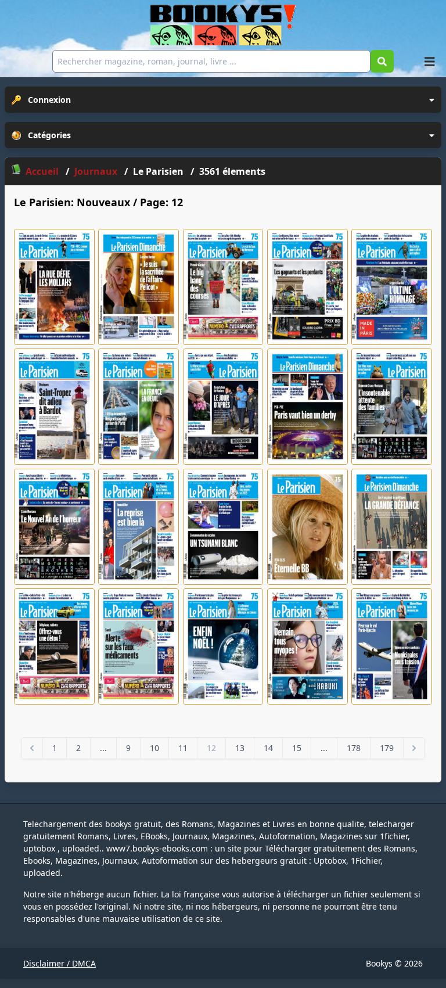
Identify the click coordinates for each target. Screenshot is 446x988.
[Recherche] (382, 61)
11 (183, 747)
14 (268, 747)
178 (354, 747)
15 (296, 747)
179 (387, 747)
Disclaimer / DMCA (59, 963)
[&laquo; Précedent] (32, 748)
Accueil (42, 171)
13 (239, 747)
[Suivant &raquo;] (414, 748)
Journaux (97, 171)
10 (154, 747)
